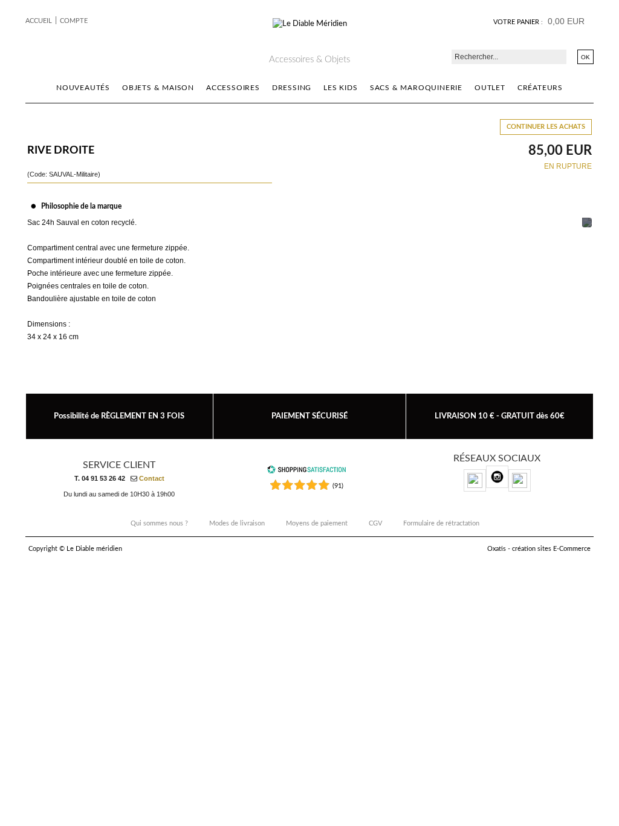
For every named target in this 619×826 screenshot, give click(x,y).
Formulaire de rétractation (441, 523)
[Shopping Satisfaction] (306, 472)
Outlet (490, 87)
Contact (151, 478)
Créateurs (540, 87)
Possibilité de (119, 416)
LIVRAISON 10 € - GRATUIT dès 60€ (500, 416)
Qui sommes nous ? (159, 523)
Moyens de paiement (317, 523)
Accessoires (233, 87)
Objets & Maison (158, 87)
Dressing (291, 87)
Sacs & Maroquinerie (416, 87)
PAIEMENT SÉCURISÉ (309, 416)
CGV (375, 523)
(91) (337, 486)
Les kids (340, 87)
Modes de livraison (237, 523)
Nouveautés (83, 87)
